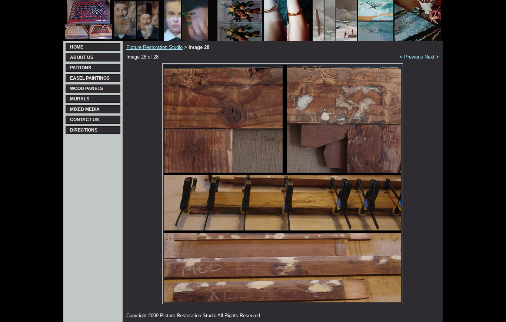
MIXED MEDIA (85, 109)
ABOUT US (81, 57)
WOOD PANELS (86, 88)
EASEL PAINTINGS (90, 78)
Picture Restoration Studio (154, 47)
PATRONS (80, 67)
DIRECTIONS (83, 130)
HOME (76, 47)
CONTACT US (84, 119)
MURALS (79, 99)
